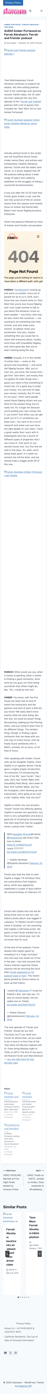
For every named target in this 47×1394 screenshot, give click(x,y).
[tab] (18, 1297)
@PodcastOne (14, 837)
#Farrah (27, 834)
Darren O (12, 1270)
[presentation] (12, 1218)
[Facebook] (5, 1353)
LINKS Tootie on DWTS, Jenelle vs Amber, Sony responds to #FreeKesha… (35, 1180)
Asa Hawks (11, 43)
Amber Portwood (12, 25)
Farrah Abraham (30, 25)
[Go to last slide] (7, 1254)
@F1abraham (22, 990)
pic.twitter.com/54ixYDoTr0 (21, 1004)
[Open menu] (41, 11)
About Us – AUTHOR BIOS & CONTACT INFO (19, 1330)
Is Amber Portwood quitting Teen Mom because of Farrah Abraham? (11, 1138)
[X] (10, 1353)
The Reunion (20, 289)
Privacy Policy (13, 2)
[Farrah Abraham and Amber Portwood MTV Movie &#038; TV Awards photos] (30, 1096)
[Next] (40, 1254)
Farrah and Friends (31, 101)
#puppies (17, 834)
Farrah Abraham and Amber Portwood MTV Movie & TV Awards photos (29, 1106)
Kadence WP (25, 1386)
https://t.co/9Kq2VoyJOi (19, 845)
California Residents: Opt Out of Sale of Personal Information (21, 1338)
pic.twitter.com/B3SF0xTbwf (22, 852)
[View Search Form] (30, 10)
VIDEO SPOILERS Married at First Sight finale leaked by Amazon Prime (12, 1180)
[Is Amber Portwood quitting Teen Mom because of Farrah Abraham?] (12, 1127)
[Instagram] (15, 1353)
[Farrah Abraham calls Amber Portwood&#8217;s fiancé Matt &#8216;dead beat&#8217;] (12, 1096)
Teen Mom (8, 27)
